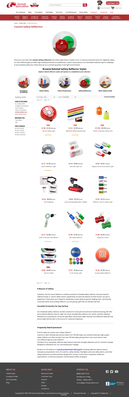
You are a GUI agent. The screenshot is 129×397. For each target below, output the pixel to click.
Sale (111, 12)
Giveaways (45, 17)
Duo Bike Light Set (76, 166)
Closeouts (103, 12)
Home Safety (19, 108)
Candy (54, 17)
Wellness (71, 17)
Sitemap (64, 395)
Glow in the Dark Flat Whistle (48, 237)
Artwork (44, 379)
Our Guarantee (11, 379)
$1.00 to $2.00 (19, 128)
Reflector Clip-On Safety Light (102, 202)
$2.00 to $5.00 (19, 130)
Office (79, 17)
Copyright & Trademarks (99, 393)
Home (16, 23)
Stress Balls (83, 12)
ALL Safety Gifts (20, 104)
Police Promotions (20, 110)
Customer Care (46, 376)
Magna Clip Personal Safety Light (103, 166)
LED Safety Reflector (75, 237)
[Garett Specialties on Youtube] (116, 373)
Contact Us (113, 3)
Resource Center (47, 373)
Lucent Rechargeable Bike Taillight (75, 202)
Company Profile (12, 376)
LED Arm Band (48, 273)
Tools (97, 17)
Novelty (105, 17)
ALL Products (20, 12)
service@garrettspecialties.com (87, 383)
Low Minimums (71, 12)
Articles (43, 385)
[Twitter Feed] (111, 373)
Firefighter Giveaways (21, 106)
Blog (7, 382)
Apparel (25, 17)
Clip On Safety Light (48, 131)
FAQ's (43, 382)
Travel (16, 17)
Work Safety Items (21, 114)
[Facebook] (107, 373)
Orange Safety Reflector (103, 273)
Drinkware (34, 17)
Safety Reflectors (32, 23)
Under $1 (94, 12)
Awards (62, 17)
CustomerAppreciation (116, 17)
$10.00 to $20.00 (20, 135)
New (29, 12)
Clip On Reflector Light (48, 166)
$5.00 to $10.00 (20, 132)
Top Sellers (38, 12)
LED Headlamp (48, 202)
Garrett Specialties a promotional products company (50, 393)
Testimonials (10, 373)
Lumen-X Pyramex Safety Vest (103, 131)
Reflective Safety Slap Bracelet (76, 131)
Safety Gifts (22, 23)
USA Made (49, 12)
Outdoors (88, 17)
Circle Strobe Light (76, 273)
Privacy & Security (80, 393)
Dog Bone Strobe (102, 237)
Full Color (59, 12)
